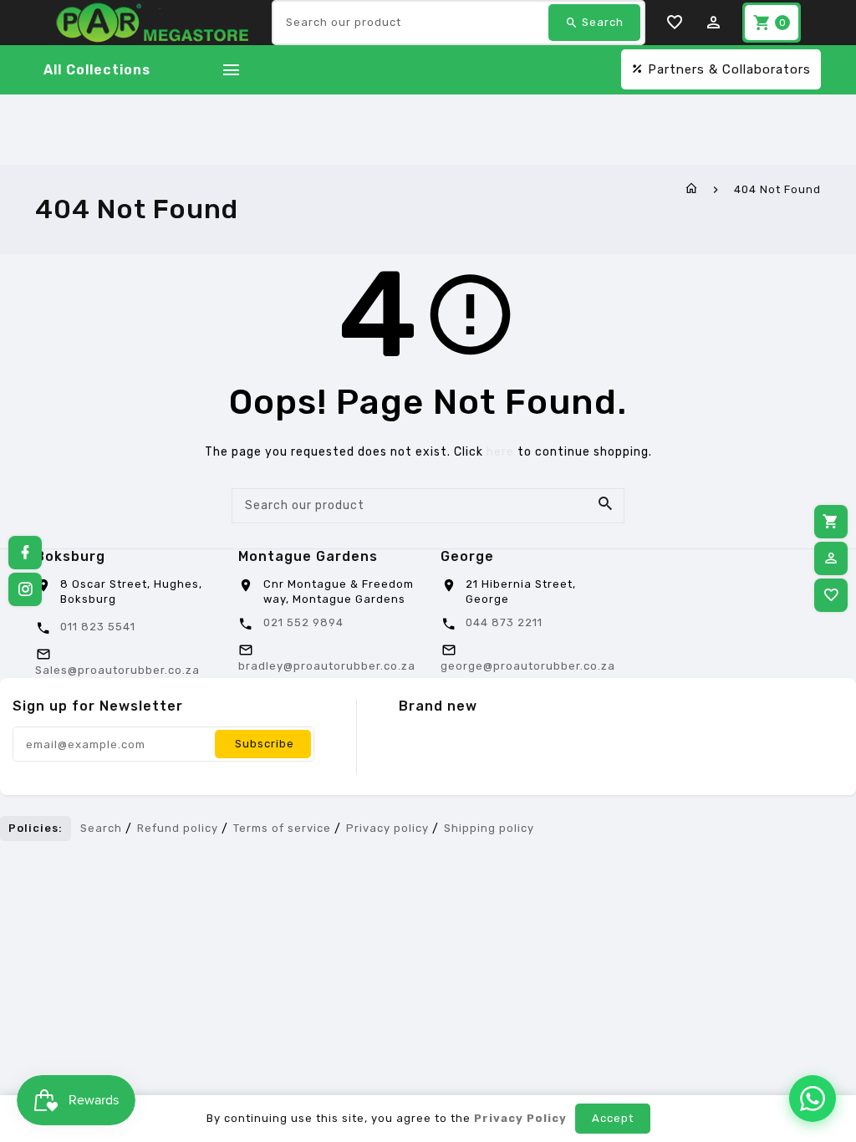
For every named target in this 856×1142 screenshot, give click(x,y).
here (500, 452)
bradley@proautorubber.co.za (326, 666)
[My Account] (831, 558)
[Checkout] (831, 521)
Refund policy (177, 828)
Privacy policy (387, 828)
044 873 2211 (504, 622)
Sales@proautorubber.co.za (117, 670)
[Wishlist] (831, 595)
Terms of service (282, 828)
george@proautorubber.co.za (528, 666)
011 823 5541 (97, 626)
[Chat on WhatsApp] (812, 1098)
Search (101, 828)
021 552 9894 (303, 622)
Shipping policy (489, 828)
